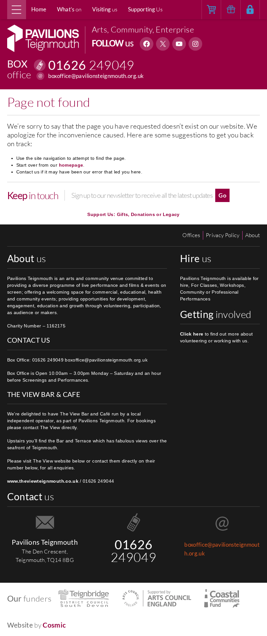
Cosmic (54, 625)
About (252, 235)
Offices (191, 235)
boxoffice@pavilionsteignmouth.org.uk (96, 75)
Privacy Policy (223, 235)
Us (145, 9)
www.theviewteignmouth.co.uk (42, 481)
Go (222, 195)
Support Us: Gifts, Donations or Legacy (133, 214)
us (105, 9)
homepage (71, 165)
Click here (192, 334)
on (69, 9)
